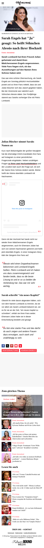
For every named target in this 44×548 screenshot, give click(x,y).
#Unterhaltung (10, 350)
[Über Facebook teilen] (3, 345)
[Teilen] (11, 345)
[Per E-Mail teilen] (16, 345)
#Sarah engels (28, 350)
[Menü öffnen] (3, 3)
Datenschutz (19, 533)
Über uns (16, 529)
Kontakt (27, 529)
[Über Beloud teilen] (20, 345)
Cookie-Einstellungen (30, 533)
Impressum (11, 533)
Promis (4, 52)
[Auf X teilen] (7, 345)
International (10, 52)
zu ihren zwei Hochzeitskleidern (22, 164)
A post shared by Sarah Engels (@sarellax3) (22, 232)
